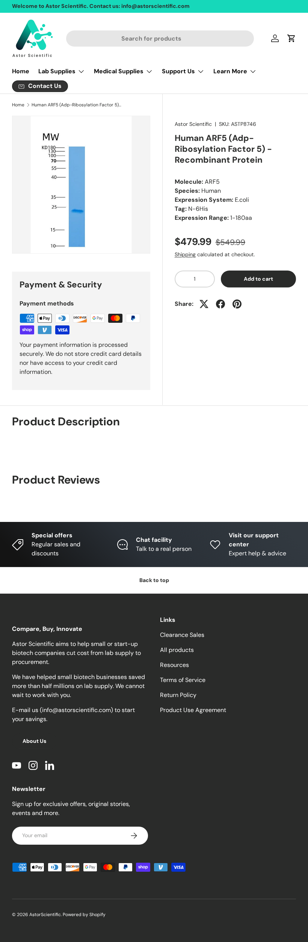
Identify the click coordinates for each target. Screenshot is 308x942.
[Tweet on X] (204, 304)
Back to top (154, 580)
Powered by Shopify (84, 915)
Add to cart (258, 278)
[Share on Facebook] (220, 304)
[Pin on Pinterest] (237, 304)
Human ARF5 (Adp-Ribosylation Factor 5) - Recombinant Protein (77, 105)
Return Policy (178, 695)
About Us (34, 741)
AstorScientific (45, 915)
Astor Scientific (193, 124)
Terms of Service (182, 680)
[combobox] (160, 38)
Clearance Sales (182, 635)
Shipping (185, 254)
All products (177, 650)
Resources (174, 665)
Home (20, 71)
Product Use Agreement (193, 710)
